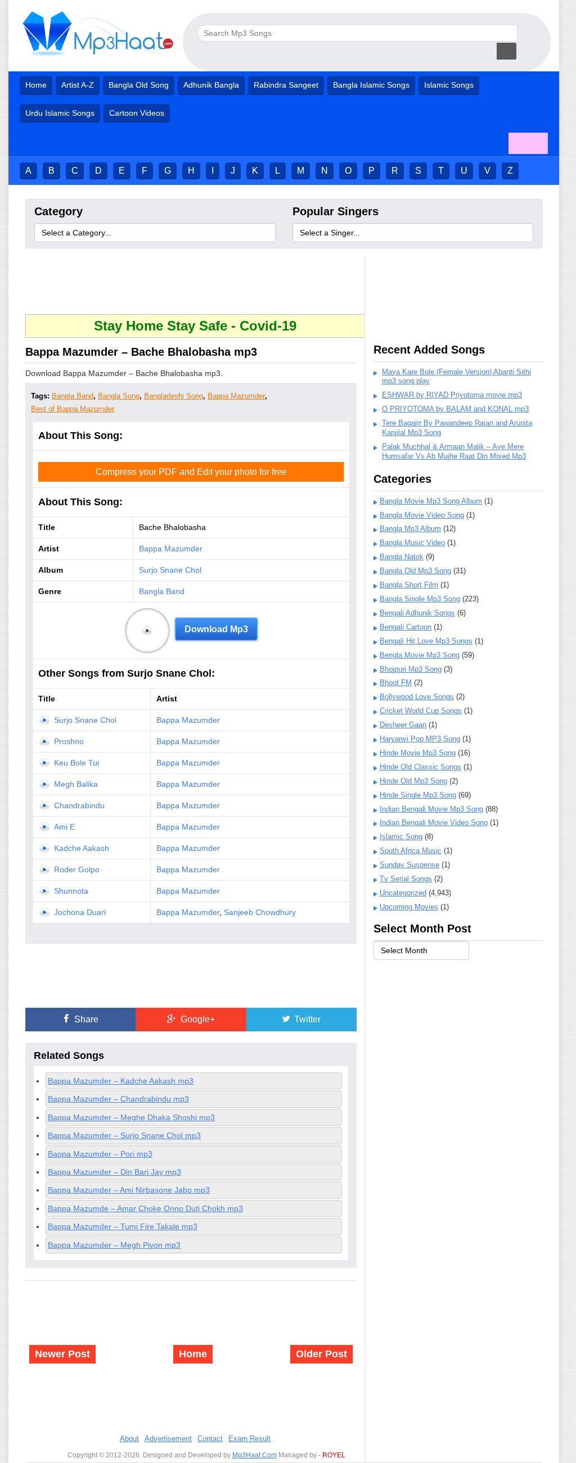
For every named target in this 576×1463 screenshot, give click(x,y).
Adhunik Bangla (211, 84)
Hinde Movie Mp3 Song (418, 753)
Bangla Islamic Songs (371, 84)
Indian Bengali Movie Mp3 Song (431, 809)
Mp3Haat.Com (254, 1455)
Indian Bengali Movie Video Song (434, 822)
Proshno (69, 741)
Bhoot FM (396, 682)
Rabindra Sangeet (286, 84)
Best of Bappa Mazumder (72, 409)
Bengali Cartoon (405, 627)
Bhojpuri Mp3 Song (411, 669)
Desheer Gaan (403, 725)
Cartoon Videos (136, 112)
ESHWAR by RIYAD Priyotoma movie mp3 (452, 395)
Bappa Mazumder (236, 396)
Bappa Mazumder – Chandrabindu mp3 (118, 1098)
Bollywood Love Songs (417, 696)
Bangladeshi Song (173, 396)
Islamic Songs (449, 84)
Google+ (196, 1019)
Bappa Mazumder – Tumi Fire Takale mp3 (122, 1226)
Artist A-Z (77, 84)
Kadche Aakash (81, 848)
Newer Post (62, 1354)
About (129, 1438)
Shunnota (71, 890)
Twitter (306, 1019)
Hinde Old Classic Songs (420, 767)
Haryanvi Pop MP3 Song (420, 739)
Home (36, 84)
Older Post (321, 1354)
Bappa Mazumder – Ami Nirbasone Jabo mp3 (129, 1189)
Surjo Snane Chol (170, 569)
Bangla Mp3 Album (410, 528)
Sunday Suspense (409, 864)
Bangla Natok (402, 556)
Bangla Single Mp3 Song (420, 599)
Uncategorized (403, 893)
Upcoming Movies (409, 907)
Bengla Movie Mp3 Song (420, 655)
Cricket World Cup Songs (421, 710)
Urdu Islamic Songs (59, 112)
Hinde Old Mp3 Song (413, 781)
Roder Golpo (77, 869)
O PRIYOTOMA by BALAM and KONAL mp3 (455, 409)
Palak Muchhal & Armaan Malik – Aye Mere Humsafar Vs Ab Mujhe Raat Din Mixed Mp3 (454, 451)
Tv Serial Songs (406, 879)
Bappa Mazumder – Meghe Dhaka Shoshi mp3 (131, 1117)
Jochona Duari (80, 912)
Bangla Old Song (139, 84)
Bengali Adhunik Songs (417, 613)
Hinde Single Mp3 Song (418, 795)
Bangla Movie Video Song (422, 515)
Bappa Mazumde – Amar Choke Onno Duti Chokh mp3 (145, 1208)
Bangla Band (72, 396)
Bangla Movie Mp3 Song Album (431, 501)
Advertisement (168, 1438)
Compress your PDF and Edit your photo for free (191, 472)
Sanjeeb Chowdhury (260, 912)
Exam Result (249, 1438)
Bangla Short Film (409, 585)
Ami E (64, 826)
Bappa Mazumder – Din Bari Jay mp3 (114, 1171)
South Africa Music (411, 850)
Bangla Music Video (412, 542)
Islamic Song (401, 836)
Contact (210, 1438)
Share (85, 1019)
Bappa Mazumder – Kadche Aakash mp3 (121, 1080)
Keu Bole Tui (76, 762)
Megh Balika (76, 784)
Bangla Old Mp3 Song (415, 571)
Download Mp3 (216, 629)
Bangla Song (119, 396)
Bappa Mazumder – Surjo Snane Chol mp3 (124, 1135)
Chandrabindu (79, 805)
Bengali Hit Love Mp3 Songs (426, 641)
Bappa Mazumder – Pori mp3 (100, 1153)
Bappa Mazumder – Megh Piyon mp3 (114, 1244)
